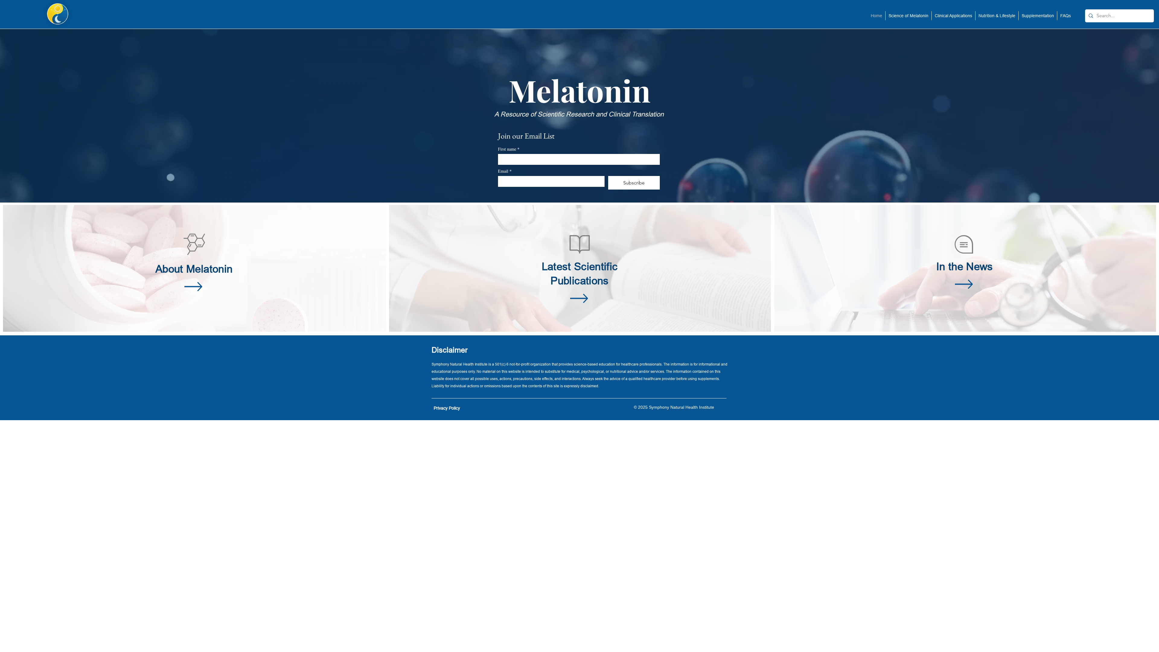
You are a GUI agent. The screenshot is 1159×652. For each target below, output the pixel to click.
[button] (908, 15)
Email (505, 171)
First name (508, 149)
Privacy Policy (447, 408)
